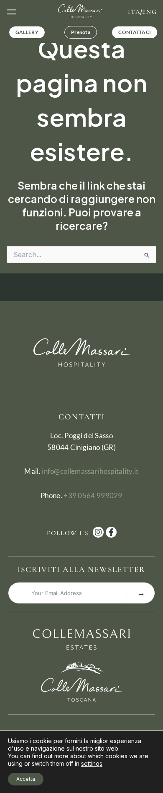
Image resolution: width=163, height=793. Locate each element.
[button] (11, 11)
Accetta (25, 779)
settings (91, 763)
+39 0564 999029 (93, 495)
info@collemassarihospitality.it (90, 471)
